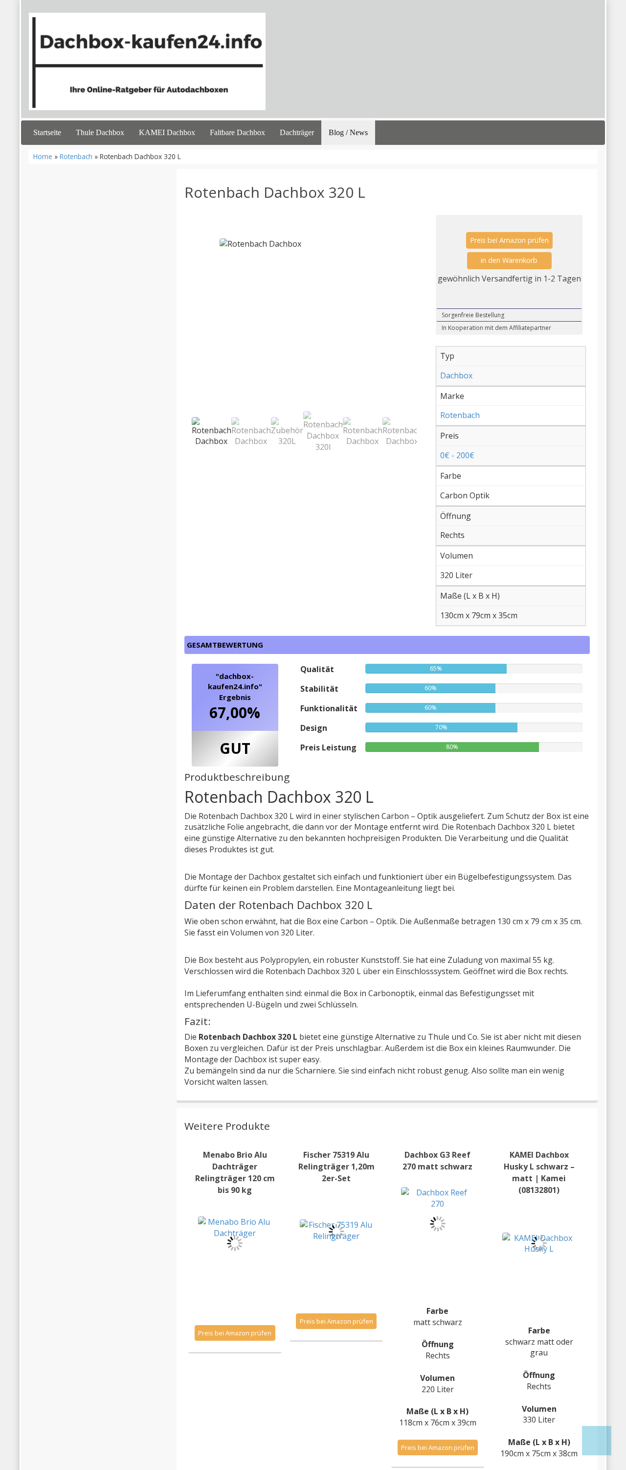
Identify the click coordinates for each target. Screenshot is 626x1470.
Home (42, 156)
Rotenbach (76, 156)
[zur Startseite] (147, 61)
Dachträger (297, 132)
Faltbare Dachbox (237, 132)
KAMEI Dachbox (167, 132)
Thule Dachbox (100, 132)
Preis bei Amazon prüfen (509, 240)
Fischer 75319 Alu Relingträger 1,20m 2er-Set (336, 1166)
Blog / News (348, 132)
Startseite (47, 132)
